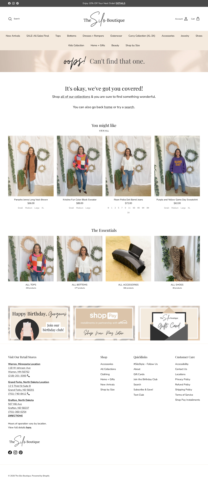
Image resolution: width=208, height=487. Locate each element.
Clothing (105, 374)
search (129, 107)
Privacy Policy (182, 379)
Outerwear (116, 35)
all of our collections (75, 97)
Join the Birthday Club (145, 379)
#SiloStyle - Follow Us (146, 364)
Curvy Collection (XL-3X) (142, 35)
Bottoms (71, 35)
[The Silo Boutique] (104, 19)
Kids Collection (76, 45)
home (108, 107)
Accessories (168, 35)
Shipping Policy (183, 389)
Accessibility (181, 364)
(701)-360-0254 (17, 411)
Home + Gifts (98, 45)
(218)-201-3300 (17, 375)
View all (104, 130)
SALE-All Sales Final (37, 35)
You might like (104, 125)
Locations (180, 374)
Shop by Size (133, 45)
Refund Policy (182, 384)
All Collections (108, 369)
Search (137, 384)
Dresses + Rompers (93, 35)
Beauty (115, 45)
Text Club (139, 394)
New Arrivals (13, 35)
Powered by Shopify (40, 475)
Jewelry (185, 35)
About (137, 369)
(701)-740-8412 (17, 393)
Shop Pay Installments (187, 399)
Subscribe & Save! (143, 389)
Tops (58, 35)
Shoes (199, 35)
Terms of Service (184, 394)
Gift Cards (139, 374)
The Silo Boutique (23, 475)
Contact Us (181, 369)
